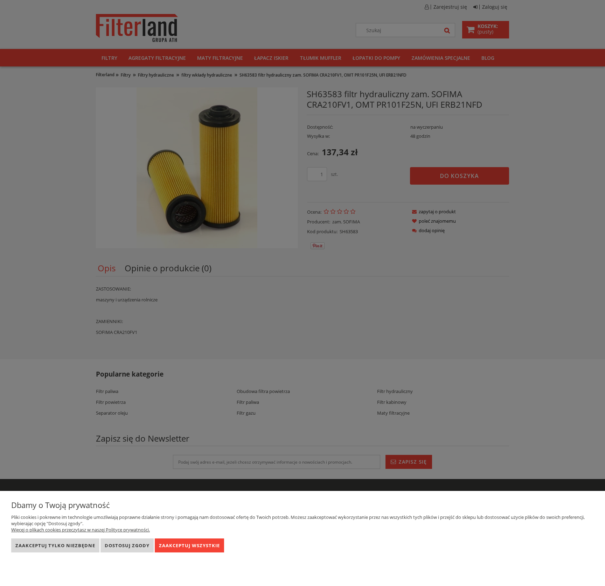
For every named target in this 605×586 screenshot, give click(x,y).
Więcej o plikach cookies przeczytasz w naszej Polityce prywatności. (80, 530)
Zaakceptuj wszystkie (189, 545)
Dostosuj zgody (127, 545)
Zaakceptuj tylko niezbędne (55, 545)
